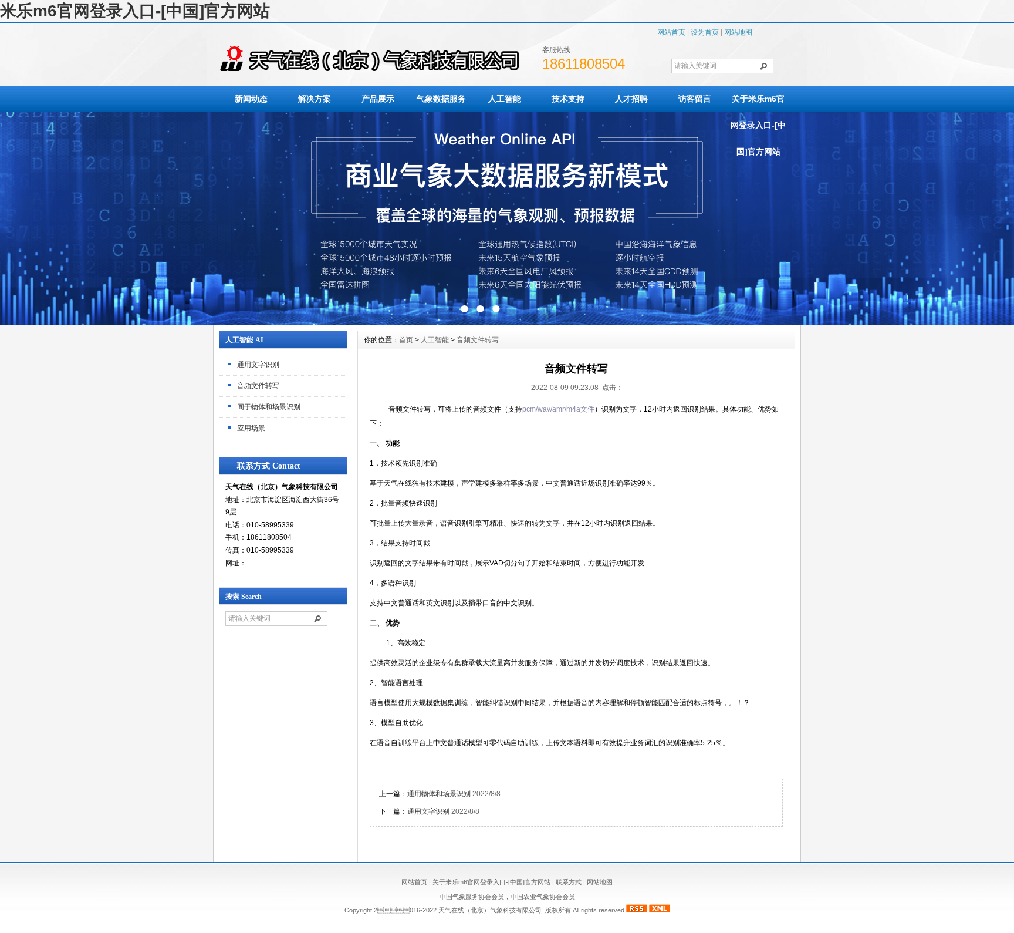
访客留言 (694, 98)
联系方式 (569, 881)
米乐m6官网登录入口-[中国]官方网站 (135, 11)
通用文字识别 (258, 365)
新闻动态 (251, 98)
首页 (406, 340)
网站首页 (671, 32)
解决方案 (314, 98)
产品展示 (377, 98)
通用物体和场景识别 (439, 794)
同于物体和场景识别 (268, 407)
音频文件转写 (258, 386)
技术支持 (568, 98)
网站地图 (738, 32)
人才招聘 (631, 98)
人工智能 (504, 98)
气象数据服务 (441, 98)
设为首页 (705, 32)
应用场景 (251, 428)
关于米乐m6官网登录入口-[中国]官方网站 (758, 125)
